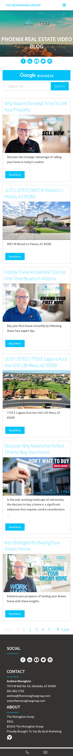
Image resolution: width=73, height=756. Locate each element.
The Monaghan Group (23, 5)
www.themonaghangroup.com (26, 701)
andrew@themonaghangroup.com (28, 696)
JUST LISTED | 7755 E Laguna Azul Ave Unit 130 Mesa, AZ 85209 (35, 361)
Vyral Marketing (52, 731)
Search (59, 86)
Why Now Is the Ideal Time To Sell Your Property (35, 106)
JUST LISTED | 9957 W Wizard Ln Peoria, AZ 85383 (33, 193)
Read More (15, 174)
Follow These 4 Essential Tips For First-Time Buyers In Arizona (35, 275)
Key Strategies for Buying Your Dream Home (32, 545)
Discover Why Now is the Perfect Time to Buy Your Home (34, 448)
